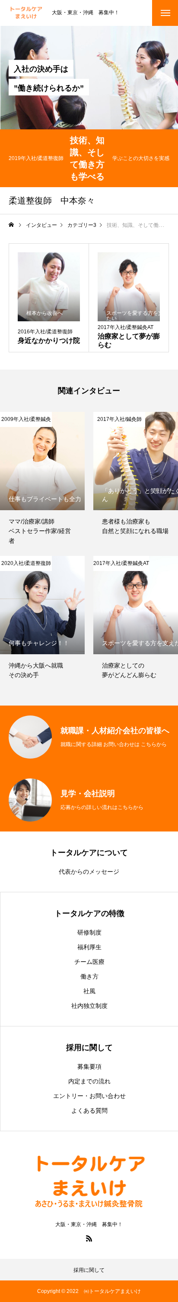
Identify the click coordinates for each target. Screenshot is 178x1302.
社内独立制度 (89, 1006)
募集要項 (89, 1067)
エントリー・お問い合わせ (89, 1096)
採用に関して (89, 1270)
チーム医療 (89, 962)
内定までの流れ (89, 1081)
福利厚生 (89, 947)
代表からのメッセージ (89, 872)
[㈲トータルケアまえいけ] (26, 13)
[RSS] (89, 1238)
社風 (89, 991)
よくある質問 (89, 1110)
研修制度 (89, 932)
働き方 (89, 976)
